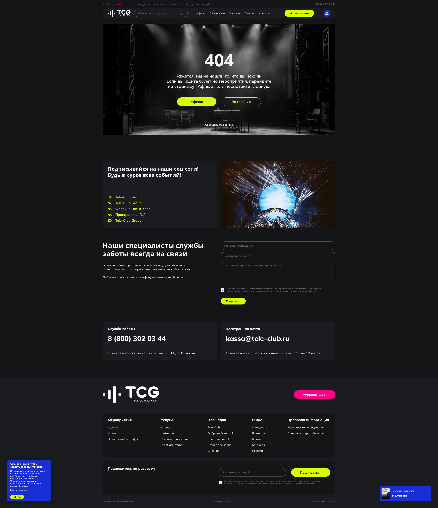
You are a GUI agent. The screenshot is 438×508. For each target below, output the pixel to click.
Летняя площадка (219, 445)
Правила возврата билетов (305, 433)
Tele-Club (214, 427)
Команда (258, 439)
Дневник (214, 450)
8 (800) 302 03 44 (325, 4)
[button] (113, 4)
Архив (112, 433)
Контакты (264, 13)
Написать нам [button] (299, 13)
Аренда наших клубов (198, 4)
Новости (175, 4)
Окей (17, 497)
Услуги (233, 13)
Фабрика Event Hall (221, 433)
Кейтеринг (168, 433)
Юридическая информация (306, 427)
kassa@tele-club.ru (257, 338)
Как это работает (18, 490)
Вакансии (159, 4)
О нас (247, 13)
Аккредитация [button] (315, 394)
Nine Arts (330, 501)
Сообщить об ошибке (219, 124)
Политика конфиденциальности (118, 501)
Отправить (233, 301)
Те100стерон (399, 495)
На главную (241, 101)
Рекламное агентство (175, 439)
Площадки (216, 13)
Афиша (201, 13)
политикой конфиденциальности (282, 288)
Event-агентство (171, 445)
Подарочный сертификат (125, 439)
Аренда (166, 427)
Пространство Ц (218, 439)
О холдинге (142, 4)
